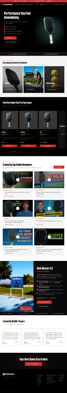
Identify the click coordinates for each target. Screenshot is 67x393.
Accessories (30, 4)
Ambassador (61, 375)
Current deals (49, 4)
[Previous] (4, 349)
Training (23, 4)
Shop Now (9, 145)
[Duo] (48, 120)
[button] (18, 179)
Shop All (42, 4)
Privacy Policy (49, 379)
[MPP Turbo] (9, 120)
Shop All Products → (33, 363)
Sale (38, 384)
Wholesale (62, 4)
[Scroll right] (7, 152)
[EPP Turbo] (28, 120)
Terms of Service (50, 382)
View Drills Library (43, 306)
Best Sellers (39, 377)
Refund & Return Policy (52, 375)
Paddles (17, 4)
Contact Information (51, 380)
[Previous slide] (5, 40)
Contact (61, 380)
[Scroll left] (4, 152)
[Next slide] (8, 40)
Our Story (56, 4)
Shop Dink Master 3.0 (12, 36)
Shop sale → (50, 1)
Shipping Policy (50, 377)
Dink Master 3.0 (40, 375)
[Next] (7, 349)
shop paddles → (59, 167)
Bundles (37, 4)
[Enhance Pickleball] (7, 5)
